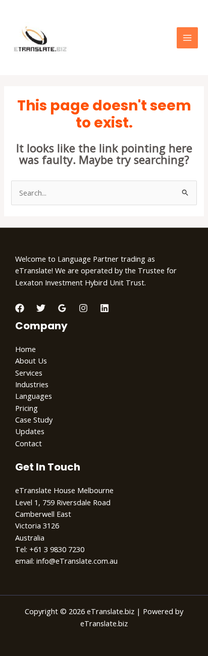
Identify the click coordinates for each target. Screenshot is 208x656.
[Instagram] (83, 308)
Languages (33, 396)
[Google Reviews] (62, 308)
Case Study (34, 419)
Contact (28, 443)
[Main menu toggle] (187, 37)
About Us (31, 360)
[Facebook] (19, 308)
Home (25, 349)
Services (28, 373)
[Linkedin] (104, 308)
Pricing (26, 408)
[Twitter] (40, 308)
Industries (31, 384)
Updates (29, 431)
